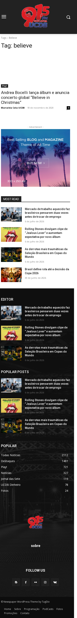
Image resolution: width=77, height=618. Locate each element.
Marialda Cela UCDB (12, 107)
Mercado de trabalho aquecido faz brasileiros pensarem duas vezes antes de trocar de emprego (47, 212)
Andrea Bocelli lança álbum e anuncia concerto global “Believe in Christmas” (35, 97)
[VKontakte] (55, 582)
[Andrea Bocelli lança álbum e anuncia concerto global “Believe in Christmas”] (35, 70)
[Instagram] (45, 582)
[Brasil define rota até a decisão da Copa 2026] (11, 274)
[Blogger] (16, 582)
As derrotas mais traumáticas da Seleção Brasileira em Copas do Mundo (46, 253)
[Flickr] (35, 582)
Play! (4, 85)
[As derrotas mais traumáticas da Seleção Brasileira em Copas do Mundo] (11, 254)
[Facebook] (26, 582)
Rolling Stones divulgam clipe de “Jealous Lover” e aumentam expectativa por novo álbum (46, 232)
